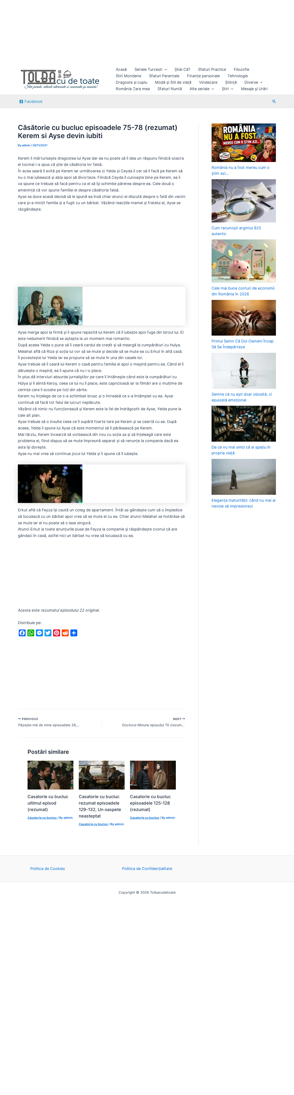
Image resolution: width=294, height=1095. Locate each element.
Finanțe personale (203, 76)
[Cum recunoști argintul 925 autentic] (244, 200)
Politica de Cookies (47, 868)
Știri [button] (225, 88)
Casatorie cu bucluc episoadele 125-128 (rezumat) (150, 803)
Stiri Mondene (128, 76)
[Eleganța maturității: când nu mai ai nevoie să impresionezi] (244, 477)
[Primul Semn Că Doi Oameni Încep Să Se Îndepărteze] (244, 318)
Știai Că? (182, 69)
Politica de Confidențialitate (147, 868)
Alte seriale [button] (199, 88)
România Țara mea (133, 88)
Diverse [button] (251, 82)
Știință (231, 82)
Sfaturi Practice (212, 69)
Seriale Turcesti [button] (148, 69)
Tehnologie (237, 76)
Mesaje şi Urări (254, 88)
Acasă (121, 69)
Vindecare (208, 82)
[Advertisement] (129, 32)
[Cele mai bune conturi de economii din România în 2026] (244, 261)
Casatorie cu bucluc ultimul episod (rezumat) (48, 803)
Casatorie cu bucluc (42, 817)
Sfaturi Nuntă (170, 88)
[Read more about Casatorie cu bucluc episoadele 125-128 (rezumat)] (153, 775)
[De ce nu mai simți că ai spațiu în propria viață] (244, 424)
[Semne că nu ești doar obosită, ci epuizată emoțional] (244, 371)
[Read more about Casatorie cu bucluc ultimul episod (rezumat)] (50, 775)
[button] (164, 69)
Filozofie (241, 69)
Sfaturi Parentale (164, 76)
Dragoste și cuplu (131, 82)
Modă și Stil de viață (173, 82)
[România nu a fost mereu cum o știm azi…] (244, 142)
